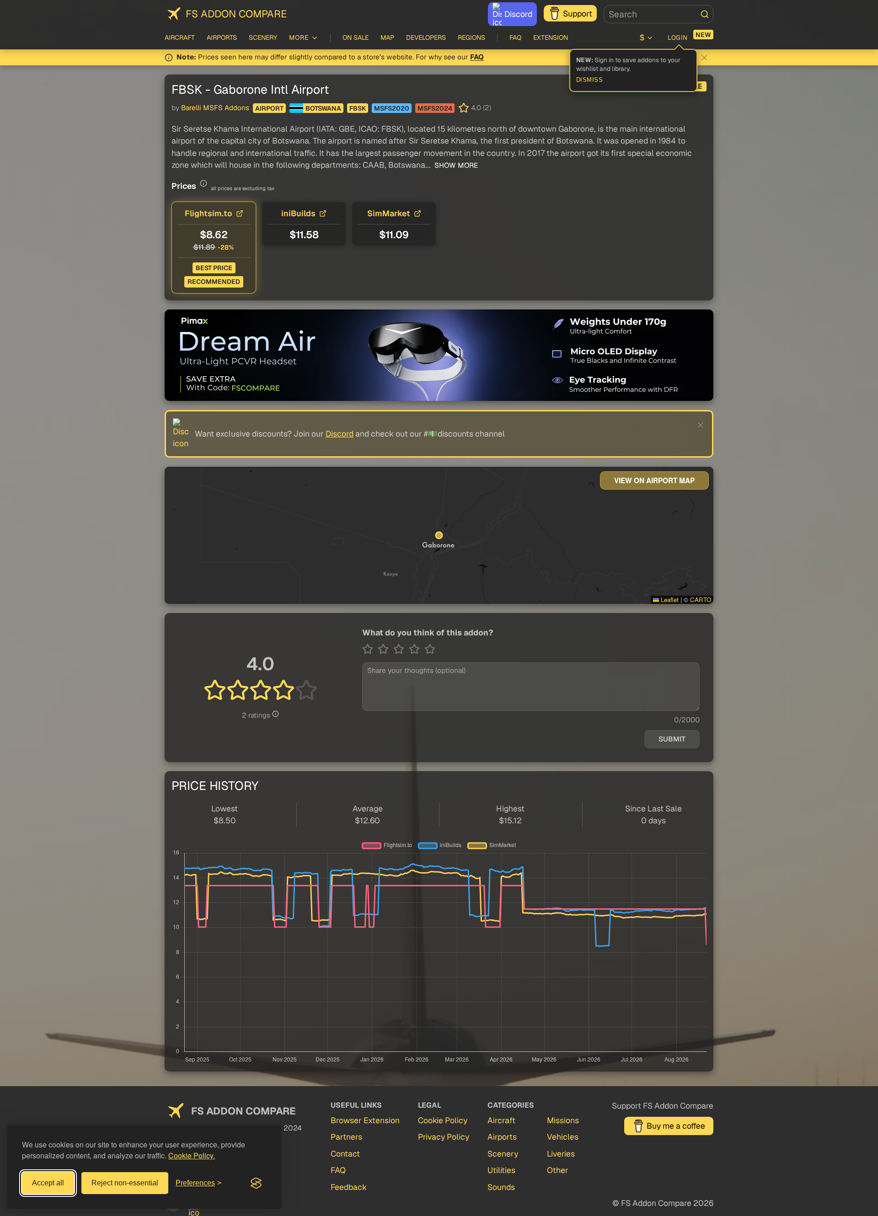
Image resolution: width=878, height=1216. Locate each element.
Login (678, 37)
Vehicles (562, 1136)
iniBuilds (298, 213)
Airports (222, 37)
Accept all (48, 1183)
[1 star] (370, 649)
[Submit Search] (704, 14)
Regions (471, 37)
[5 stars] (429, 649)
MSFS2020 (391, 108)
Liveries (561, 1153)
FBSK (357, 108)
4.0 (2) (481, 107)
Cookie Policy (442, 1120)
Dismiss (589, 80)
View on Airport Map (654, 480)
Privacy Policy (443, 1136)
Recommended (213, 281)
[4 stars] (416, 649)
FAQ (515, 37)
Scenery (263, 37)
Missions (563, 1120)
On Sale (356, 37)
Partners (346, 1136)
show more (455, 165)
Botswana (323, 108)
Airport (269, 108)
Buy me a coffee (676, 1125)
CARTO (700, 599)
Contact (345, 1153)
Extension (550, 37)
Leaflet (669, 599)
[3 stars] (401, 649)
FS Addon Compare (236, 13)
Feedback (349, 1187)
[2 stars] (385, 649)
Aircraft (180, 37)
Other (557, 1170)
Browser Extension (365, 1120)
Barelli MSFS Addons (215, 107)
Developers (426, 37)
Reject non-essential (124, 1183)
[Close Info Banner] (704, 57)
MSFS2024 (435, 108)
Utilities (501, 1170)
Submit (671, 739)
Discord (518, 14)
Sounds (501, 1187)
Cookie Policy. (191, 1155)
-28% (226, 247)
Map (387, 37)
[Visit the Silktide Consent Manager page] (256, 1183)
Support (577, 13)
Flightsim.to (208, 213)
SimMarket (388, 213)
